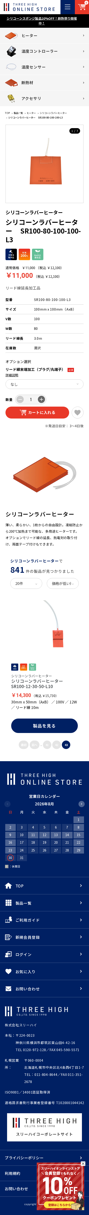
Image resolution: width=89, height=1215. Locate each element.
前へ (34, 745)
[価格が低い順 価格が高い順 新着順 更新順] (63, 583)
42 (56, 745)
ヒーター (31, 113)
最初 (23, 745)
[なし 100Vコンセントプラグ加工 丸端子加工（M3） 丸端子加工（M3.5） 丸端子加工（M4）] (44, 384)
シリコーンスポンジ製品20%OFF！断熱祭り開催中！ (42, 20)
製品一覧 (18, 113)
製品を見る (44, 725)
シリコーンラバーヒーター (53, 113)
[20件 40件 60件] (26, 583)
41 (47, 745)
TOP (7, 113)
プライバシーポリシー (24, 1157)
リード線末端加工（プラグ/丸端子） (35, 369)
